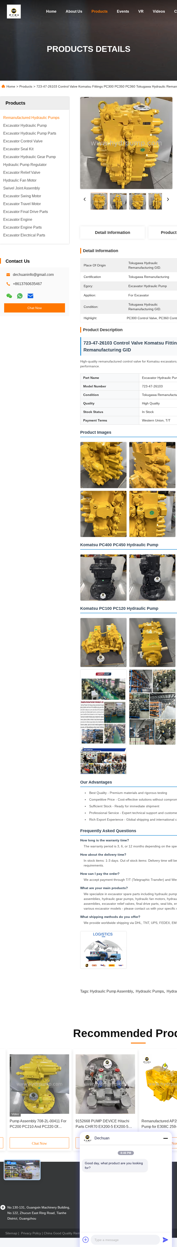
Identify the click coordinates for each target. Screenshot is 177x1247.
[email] (30, 296)
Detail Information (112, 232)
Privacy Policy (31, 1233)
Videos (159, 11)
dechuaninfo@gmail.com (33, 275)
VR (141, 11)
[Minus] (165, 1138)
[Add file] (86, 1240)
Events (123, 11)
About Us (74, 11)
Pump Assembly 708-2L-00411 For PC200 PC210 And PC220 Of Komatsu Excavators (38, 1124)
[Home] (14, 11)
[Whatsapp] (20, 296)
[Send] (165, 1240)
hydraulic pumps (150, 991)
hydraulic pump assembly (111, 991)
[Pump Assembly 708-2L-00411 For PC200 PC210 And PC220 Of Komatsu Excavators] (39, 1084)
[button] (30, 1095)
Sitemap (11, 1233)
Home (51, 11)
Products (99, 11)
